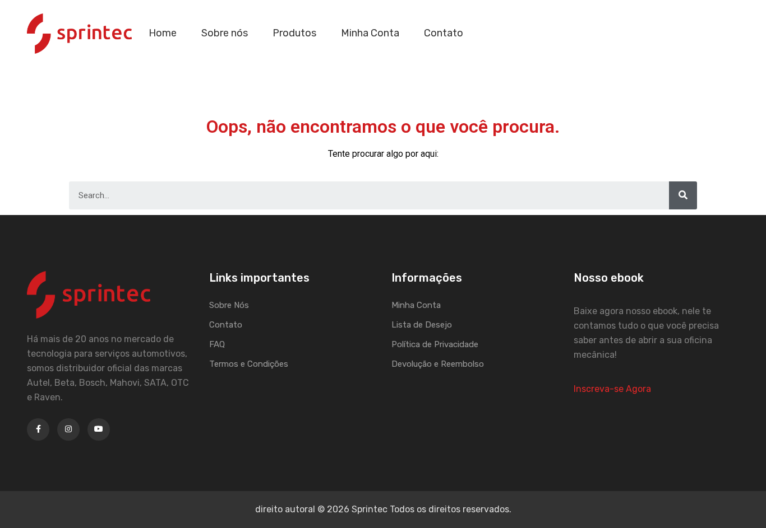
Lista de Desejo (421, 325)
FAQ (217, 344)
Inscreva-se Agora (612, 389)
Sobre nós (224, 33)
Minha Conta (370, 33)
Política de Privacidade (434, 344)
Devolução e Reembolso (437, 364)
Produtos (294, 33)
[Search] (683, 195)
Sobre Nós (229, 305)
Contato (443, 33)
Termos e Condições (248, 364)
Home (163, 33)
